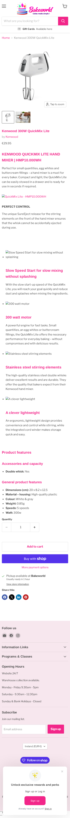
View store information (17, 584)
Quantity (7, 519)
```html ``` (34, 16)
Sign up (56, 729)
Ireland (33, 746)
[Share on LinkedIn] (18, 597)
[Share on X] (12, 597)
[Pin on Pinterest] (26, 597)
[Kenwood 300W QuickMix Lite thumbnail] (8, 117)
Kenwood (12, 136)
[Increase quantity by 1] (34, 527)
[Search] (63, 21)
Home (6, 38)
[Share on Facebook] (4, 597)
